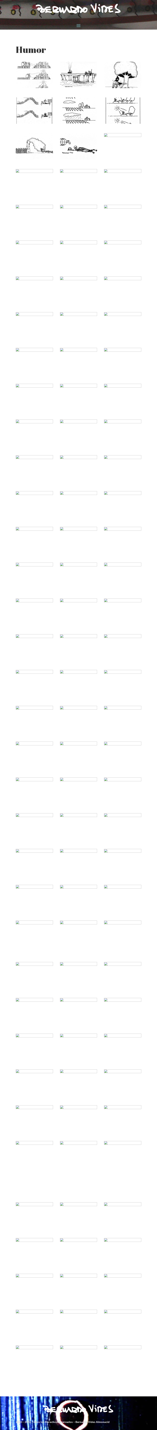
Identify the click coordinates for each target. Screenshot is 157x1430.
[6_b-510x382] (78, 1108)
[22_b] (78, 1205)
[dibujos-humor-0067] (78, 158)
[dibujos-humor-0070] (78, 123)
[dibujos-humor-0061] (34, 923)
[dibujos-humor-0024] (122, 529)
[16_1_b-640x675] (78, 1312)
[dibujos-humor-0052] (78, 279)
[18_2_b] (78, 1276)
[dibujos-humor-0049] (34, 315)
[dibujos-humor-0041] (122, 851)
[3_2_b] (78, 1144)
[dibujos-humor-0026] (122, 816)
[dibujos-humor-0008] (34, 708)
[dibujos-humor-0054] (122, 243)
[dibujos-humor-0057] (34, 243)
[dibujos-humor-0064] (34, 172)
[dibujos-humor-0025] (78, 529)
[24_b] (34, 1205)
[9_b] (78, 1072)
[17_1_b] (34, 1312)
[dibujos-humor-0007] (78, 708)
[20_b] (34, 1241)
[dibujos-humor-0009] (122, 673)
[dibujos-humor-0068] (34, 158)
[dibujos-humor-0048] (78, 315)
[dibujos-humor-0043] (122, 350)
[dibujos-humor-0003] (78, 744)
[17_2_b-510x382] (122, 1276)
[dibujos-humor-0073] (122, 87)
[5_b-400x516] (122, 1108)
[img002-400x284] (78, 1000)
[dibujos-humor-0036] (78, 851)
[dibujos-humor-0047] (122, 315)
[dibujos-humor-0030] (34, 494)
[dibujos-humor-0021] (78, 816)
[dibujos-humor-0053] (34, 279)
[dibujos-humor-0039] (122, 386)
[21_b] (122, 1205)
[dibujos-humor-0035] (122, 422)
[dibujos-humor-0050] (122, 279)
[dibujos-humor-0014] (78, 637)
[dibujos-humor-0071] (122, 923)
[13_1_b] (122, 1348)
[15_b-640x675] (122, 1312)
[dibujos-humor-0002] (122, 744)
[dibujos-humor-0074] (78, 87)
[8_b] (122, 1072)
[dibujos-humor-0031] (34, 851)
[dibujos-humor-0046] (34, 887)
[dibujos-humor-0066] (78, 923)
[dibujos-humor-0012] (34, 673)
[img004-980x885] (78, 965)
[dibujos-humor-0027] (34, 529)
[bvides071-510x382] (122, 1000)
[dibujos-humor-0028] (122, 494)
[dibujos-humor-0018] (78, 601)
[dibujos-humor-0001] (34, 780)
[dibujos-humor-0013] (122, 637)
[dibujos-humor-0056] (122, 887)
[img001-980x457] (34, 1000)
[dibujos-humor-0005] (122, 708)
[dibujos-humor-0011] (122, 780)
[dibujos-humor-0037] (78, 422)
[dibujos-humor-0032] (122, 458)
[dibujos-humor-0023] (34, 565)
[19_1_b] (34, 1276)
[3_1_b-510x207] (122, 1144)
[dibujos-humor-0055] (78, 243)
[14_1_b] (78, 1348)
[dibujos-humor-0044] (78, 350)
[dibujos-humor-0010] (78, 673)
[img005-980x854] (34, 965)
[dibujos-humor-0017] (122, 601)
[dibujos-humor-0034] (34, 458)
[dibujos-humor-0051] (78, 887)
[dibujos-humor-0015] (34, 637)
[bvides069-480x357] (78, 1036)
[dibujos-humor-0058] (122, 207)
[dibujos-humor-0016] (34, 816)
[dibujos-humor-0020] (122, 565)
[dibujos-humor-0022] (78, 565)
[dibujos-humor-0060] (34, 207)
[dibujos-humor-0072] (34, 123)
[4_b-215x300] (34, 1144)
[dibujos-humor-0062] (122, 172)
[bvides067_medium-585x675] (34, 1072)
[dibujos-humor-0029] (78, 494)
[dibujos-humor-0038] (34, 422)
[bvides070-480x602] (34, 1036)
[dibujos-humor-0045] (34, 350)
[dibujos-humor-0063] (78, 172)
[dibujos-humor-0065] (122, 136)
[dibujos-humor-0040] (78, 386)
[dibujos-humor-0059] (78, 207)
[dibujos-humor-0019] (34, 601)
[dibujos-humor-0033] (78, 458)
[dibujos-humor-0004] (34, 744)
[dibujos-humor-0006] (78, 780)
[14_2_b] (34, 1348)
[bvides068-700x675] (122, 1036)
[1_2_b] (78, 1241)
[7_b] (34, 1108)
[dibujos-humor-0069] (122, 123)
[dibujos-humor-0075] (34, 87)
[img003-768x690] (122, 965)
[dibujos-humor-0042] (34, 386)
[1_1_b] (122, 1241)
